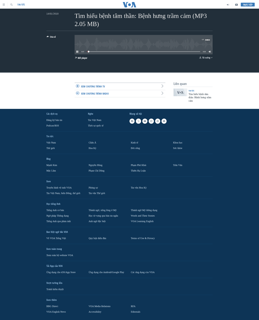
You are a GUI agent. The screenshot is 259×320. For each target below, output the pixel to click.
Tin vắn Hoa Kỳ (139, 187)
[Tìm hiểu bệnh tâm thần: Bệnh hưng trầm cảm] (180, 92)
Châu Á (92, 142)
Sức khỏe (177, 148)
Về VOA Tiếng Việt (56, 238)
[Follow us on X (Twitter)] (138, 121)
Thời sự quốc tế (95, 125)
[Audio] (228, 4)
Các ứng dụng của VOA (143, 272)
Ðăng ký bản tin (54, 120)
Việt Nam (51, 142)
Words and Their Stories (143, 215)
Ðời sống (135, 148)
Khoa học (178, 142)
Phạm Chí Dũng (96, 170)
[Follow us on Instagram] (151, 121)
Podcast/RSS (52, 125)
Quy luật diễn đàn (97, 238)
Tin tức (21, 4)
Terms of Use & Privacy (143, 238)
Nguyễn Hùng (95, 165)
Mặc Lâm (51, 170)
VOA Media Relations (99, 306)
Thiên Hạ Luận (138, 170)
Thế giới (50, 148)
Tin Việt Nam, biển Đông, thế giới (63, 193)
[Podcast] (157, 121)
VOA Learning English (142, 221)
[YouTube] (236, 4)
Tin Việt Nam (94, 120)
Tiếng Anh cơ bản (55, 210)
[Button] (51, 37)
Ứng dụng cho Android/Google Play (106, 272)
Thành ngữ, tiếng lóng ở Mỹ (103, 210)
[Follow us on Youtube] (144, 121)
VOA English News (56, 311)
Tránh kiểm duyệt (55, 289)
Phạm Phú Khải (138, 165)
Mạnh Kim (51, 165)
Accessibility (95, 311)
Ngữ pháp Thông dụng (57, 215)
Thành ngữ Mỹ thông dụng (144, 210)
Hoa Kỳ (92, 148)
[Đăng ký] (164, 121)
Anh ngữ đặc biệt (97, 221)
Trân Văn (177, 165)
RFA (133, 306)
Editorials (135, 311)
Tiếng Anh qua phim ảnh (58, 221)
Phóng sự (93, 187)
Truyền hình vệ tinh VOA (59, 187)
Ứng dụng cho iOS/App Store (61, 272)
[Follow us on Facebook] (132, 121)
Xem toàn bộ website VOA (59, 255)
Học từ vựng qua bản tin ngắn (103, 215)
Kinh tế (134, 142)
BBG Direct (52, 306)
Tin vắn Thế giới (97, 193)
